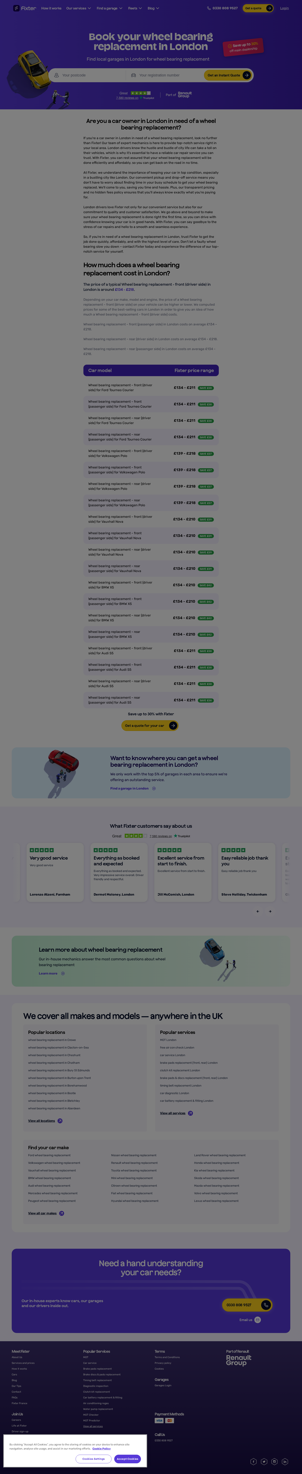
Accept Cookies (127, 1458)
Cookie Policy (101, 1448)
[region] (75, 1450)
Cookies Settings (93, 1458)
